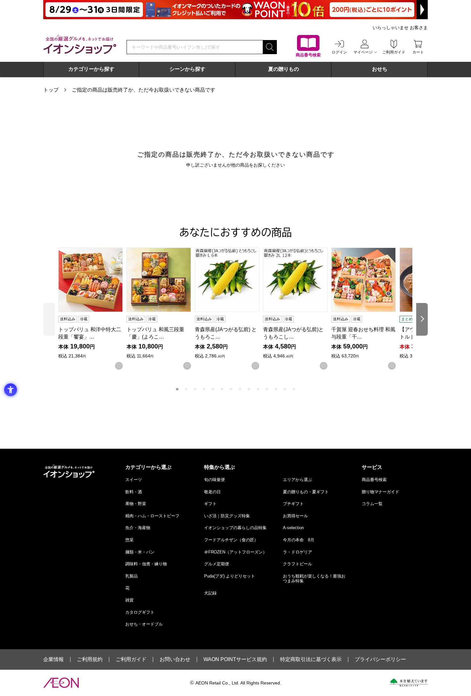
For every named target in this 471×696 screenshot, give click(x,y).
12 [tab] (276, 389)
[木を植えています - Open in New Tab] (409, 682)
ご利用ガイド (131, 659)
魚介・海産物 (137, 527)
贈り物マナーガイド (380, 491)
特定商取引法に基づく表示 (311, 659)
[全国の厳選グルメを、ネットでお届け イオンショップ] (79, 44)
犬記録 (210, 593)
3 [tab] (195, 389)
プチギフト (293, 503)
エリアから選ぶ (297, 479)
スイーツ (133, 479)
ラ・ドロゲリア (297, 552)
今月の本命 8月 (298, 539)
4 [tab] (204, 389)
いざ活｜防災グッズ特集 (227, 515)
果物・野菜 (135, 503)
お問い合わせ (175, 659)
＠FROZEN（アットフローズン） (235, 552)
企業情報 (53, 659)
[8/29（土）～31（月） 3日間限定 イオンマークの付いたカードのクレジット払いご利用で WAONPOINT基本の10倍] (235, 9)
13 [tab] (285, 389)
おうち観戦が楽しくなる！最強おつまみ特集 (314, 579)
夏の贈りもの (283, 69)
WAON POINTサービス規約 (235, 659)
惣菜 (129, 539)
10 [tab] (258, 389)
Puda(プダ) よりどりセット (229, 576)
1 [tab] (177, 389)
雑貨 (129, 600)
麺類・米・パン (139, 552)
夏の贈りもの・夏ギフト (306, 491)
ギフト (210, 503)
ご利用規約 (90, 659)
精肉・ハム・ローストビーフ (152, 515)
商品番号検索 (374, 479)
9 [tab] (249, 389)
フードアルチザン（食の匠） (231, 539)
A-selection (293, 527)
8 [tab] (240, 389)
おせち (379, 69)
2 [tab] (186, 389)
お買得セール (295, 515)
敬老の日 (212, 491)
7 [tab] (231, 389)
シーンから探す (187, 69)
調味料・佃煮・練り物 (146, 563)
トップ (51, 90)
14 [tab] (294, 389)
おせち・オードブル (144, 624)
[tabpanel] (92, 309)
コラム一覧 (372, 503)
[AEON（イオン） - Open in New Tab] (61, 682)
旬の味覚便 (214, 479)
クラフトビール (297, 563)
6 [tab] (222, 389)
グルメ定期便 (216, 563)
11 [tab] (267, 389)
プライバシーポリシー (380, 659)
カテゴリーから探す (91, 69)
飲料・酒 (133, 491)
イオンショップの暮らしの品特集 (235, 527)
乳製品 (131, 576)
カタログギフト (139, 612)
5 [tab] (213, 389)
